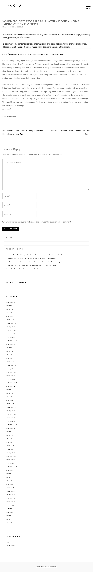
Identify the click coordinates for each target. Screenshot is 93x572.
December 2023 (11, 414)
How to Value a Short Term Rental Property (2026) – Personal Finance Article (30, 258)
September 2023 (11, 425)
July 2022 (9, 474)
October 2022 (10, 463)
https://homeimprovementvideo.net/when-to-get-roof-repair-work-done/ (33, 54)
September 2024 (11, 383)
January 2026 (10, 327)
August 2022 (10, 470)
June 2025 (9, 351)
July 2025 (9, 348)
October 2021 (10, 505)
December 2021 (11, 498)
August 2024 (10, 386)
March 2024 (10, 404)
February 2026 (11, 323)
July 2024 (9, 390)
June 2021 (9, 519)
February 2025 (11, 365)
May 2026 (9, 313)
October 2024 (10, 379)
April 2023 (9, 442)
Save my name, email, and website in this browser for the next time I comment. (37, 222)
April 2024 (9, 400)
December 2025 (11, 330)
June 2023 (9, 435)
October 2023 (10, 421)
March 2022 (10, 488)
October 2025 (10, 337)
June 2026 (9, 309)
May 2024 (9, 397)
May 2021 (9, 523)
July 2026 (9, 306)
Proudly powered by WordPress (46, 567)
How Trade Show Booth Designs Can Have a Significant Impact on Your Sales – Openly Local (36, 255)
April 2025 (9, 358)
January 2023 (10, 453)
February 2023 (11, 449)
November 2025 (11, 334)
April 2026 (9, 316)
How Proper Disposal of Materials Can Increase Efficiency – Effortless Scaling (31, 265)
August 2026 (10, 302)
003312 (11, 5)
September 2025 (11, 341)
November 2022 (11, 460)
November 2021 (11, 502)
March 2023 (10, 446)
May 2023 (9, 439)
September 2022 (11, 467)
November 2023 (11, 418)
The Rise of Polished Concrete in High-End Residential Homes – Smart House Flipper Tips (35, 262)
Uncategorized (10, 546)
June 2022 (9, 477)
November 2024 (11, 376)
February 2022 (11, 491)
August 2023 (10, 428)
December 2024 (11, 372)
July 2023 (9, 432)
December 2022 (11, 456)
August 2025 (10, 344)
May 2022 (9, 481)
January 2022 (10, 495)
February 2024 (11, 407)
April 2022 (9, 484)
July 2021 (9, 516)
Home (13, 116)
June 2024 (9, 393)
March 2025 (10, 362)
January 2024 (10, 411)
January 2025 (10, 369)
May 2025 (9, 355)
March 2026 (10, 320)
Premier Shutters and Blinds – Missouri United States (23, 269)
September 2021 (11, 509)
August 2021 (10, 512)
